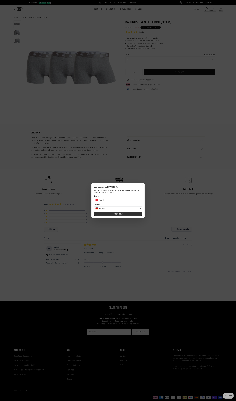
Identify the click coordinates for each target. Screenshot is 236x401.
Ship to (96, 196)
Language (98, 204)
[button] (118, 200)
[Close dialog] (143, 184)
